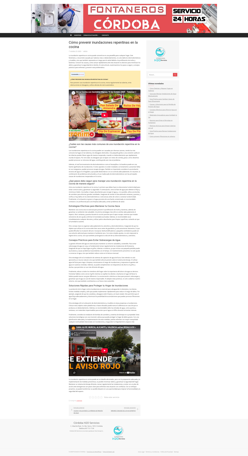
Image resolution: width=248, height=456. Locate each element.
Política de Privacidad (167, 452)
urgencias (79, 400)
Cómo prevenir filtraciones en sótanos (162, 136)
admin (85, 51)
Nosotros (77, 35)
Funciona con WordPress (94, 452)
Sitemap (176, 452)
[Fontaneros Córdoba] (124, 18)
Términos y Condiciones (152, 452)
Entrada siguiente (123, 409)
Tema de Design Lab (108, 452)
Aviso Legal (141, 452)
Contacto (105, 35)
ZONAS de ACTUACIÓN (91, 35)
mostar (81, 74)
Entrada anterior (88, 410)
